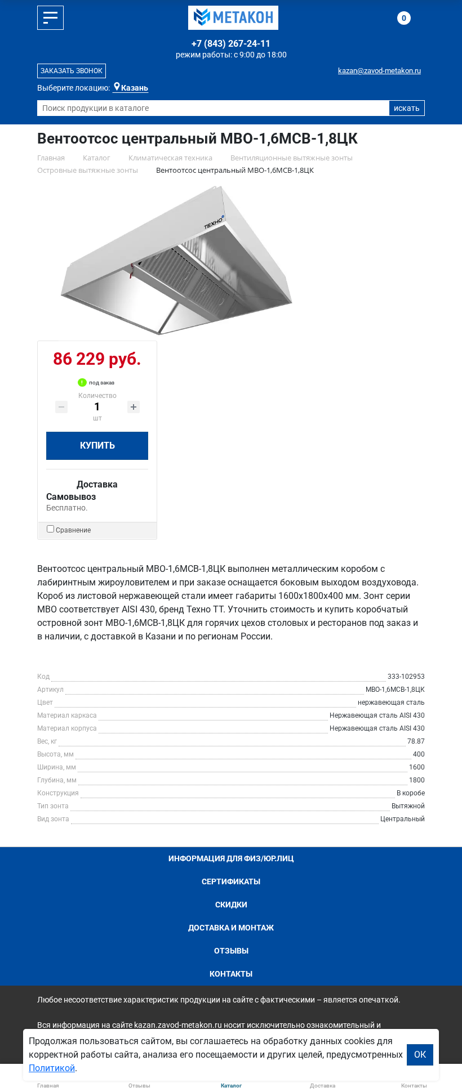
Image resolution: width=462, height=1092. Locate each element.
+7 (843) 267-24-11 (231, 43)
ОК (420, 1054)
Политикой (52, 1068)
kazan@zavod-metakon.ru (379, 70)
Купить (97, 445)
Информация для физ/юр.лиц (231, 858)
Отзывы (231, 950)
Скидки (231, 904)
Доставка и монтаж (231, 927)
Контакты (231, 973)
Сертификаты (231, 881)
